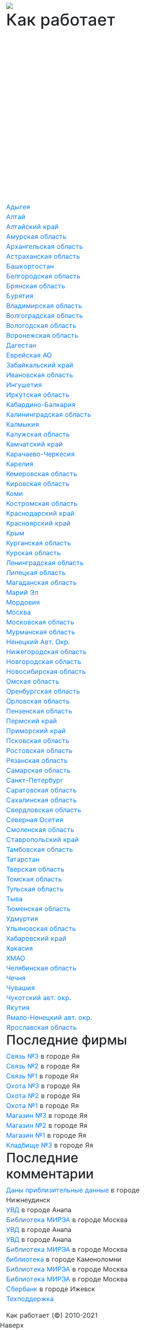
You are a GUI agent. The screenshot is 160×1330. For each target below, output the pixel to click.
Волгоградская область (44, 315)
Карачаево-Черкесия (40, 454)
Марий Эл (22, 592)
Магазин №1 (25, 1135)
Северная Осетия (34, 820)
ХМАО (15, 958)
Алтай (15, 217)
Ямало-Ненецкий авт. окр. (49, 1017)
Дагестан (21, 345)
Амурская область (36, 236)
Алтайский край (32, 226)
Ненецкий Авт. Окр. (38, 642)
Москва (18, 612)
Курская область (33, 553)
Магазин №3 (26, 1115)
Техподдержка (30, 1299)
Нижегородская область (46, 651)
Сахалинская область (41, 800)
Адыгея (18, 207)
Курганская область (38, 543)
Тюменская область (38, 909)
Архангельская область (44, 246)
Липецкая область (36, 572)
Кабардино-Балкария (40, 404)
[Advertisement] (80, 117)
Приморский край (36, 731)
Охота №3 (22, 1086)
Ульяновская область (41, 928)
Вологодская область (41, 325)
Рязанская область (37, 760)
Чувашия (20, 988)
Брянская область (35, 286)
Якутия (18, 1007)
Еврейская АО (29, 355)
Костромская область (42, 503)
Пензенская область (39, 711)
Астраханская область (43, 256)
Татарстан (22, 859)
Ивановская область (39, 375)
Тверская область (35, 869)
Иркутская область (37, 394)
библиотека (25, 1259)
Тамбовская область (39, 849)
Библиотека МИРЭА (38, 1219)
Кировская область (37, 483)
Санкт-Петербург (34, 780)
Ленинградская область (45, 563)
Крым (15, 533)
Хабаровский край (36, 938)
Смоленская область (40, 829)
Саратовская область (41, 790)
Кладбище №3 (29, 1145)
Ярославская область (41, 1027)
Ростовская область (39, 750)
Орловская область (38, 701)
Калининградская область (48, 414)
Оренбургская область (43, 691)
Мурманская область (40, 632)
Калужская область (38, 434)
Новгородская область (43, 661)
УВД (12, 1210)
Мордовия (23, 602)
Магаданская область (41, 582)
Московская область (40, 622)
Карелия (19, 464)
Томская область (34, 879)
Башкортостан (30, 266)
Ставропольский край (42, 839)
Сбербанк (21, 1289)
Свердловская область (43, 810)
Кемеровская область (41, 474)
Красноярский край (38, 523)
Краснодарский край (40, 513)
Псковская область (37, 740)
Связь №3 (22, 1056)
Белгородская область (43, 276)
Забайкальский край (39, 365)
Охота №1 (22, 1105)
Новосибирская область (46, 671)
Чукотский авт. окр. (38, 997)
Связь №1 (21, 1076)
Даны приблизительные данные (57, 1190)
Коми (14, 493)
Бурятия (19, 296)
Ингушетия (24, 385)
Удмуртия (22, 918)
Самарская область (38, 770)
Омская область (32, 681)
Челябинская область (41, 968)
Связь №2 (22, 1066)
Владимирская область (44, 306)
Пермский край (31, 721)
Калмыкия (22, 424)
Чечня (15, 978)
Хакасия (19, 948)
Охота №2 (22, 1096)
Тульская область (35, 889)
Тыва (14, 899)
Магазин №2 (26, 1125)
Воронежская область (42, 335)
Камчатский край (34, 444)
